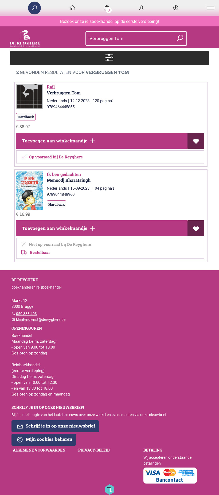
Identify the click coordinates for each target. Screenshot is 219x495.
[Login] (141, 8)
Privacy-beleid (94, 450)
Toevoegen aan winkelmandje (54, 141)
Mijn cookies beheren (48, 439)
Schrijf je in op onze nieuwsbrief (60, 426)
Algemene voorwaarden (39, 450)
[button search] (180, 38)
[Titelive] (109, 489)
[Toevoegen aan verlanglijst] (195, 141)
